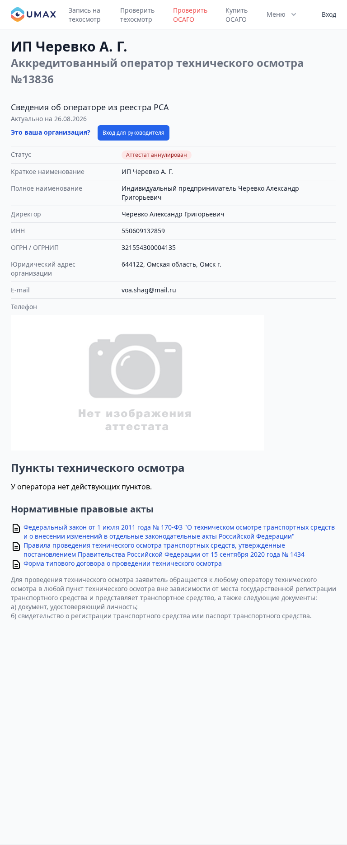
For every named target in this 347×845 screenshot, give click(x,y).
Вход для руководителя (133, 132)
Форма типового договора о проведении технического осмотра (122, 563)
